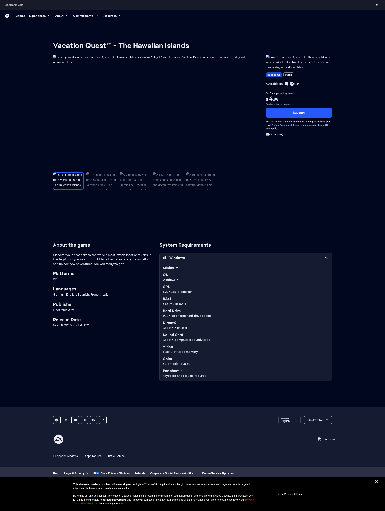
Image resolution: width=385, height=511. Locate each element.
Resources (110, 16)
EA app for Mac (92, 456)
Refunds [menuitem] (139, 473)
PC (55, 279)
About (59, 16)
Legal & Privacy (74, 473)
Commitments (83, 16)
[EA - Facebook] (57, 420)
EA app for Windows (65, 456)
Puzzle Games (116, 456)
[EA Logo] (7, 15)
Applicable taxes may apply (278, 104)
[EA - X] (66, 420)
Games (20, 16)
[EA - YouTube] (75, 420)
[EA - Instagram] (84, 420)
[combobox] (289, 420)
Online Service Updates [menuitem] (218, 473)
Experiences (37, 16)
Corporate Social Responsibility (171, 473)
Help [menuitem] (56, 473)
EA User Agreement (281, 125)
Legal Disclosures (303, 125)
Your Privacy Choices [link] (115, 473)
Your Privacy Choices (290, 494)
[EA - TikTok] (103, 420)
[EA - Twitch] (93, 420)
